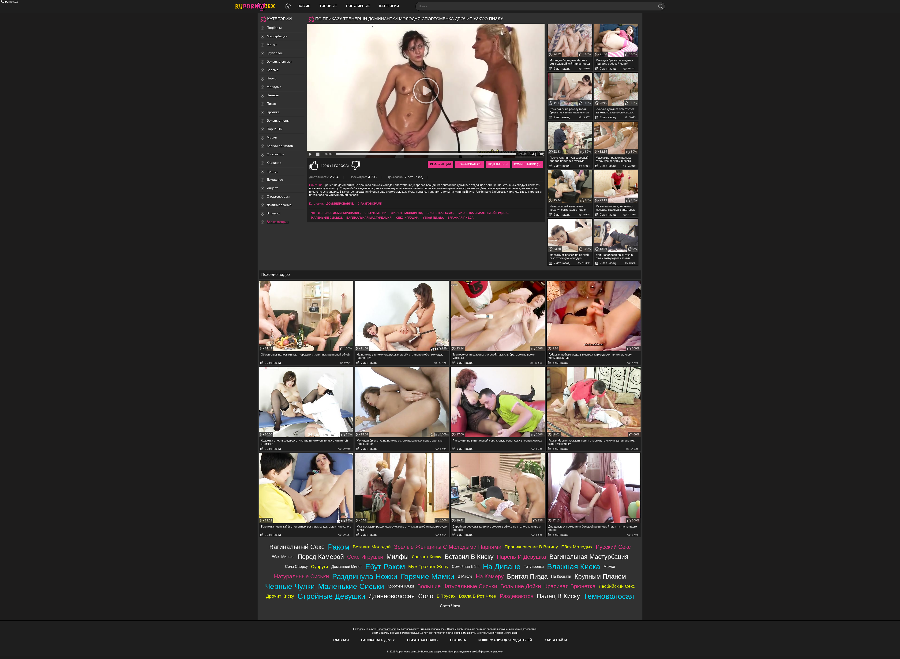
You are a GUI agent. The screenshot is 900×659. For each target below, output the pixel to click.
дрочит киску (280, 596)
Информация (440, 164)
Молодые (274, 87)
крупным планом (600, 576)
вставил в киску (469, 556)
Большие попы (278, 120)
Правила (458, 640)
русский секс (613, 547)
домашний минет (346, 567)
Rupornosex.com (386, 629)
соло (425, 596)
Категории (389, 6)
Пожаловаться (469, 164)
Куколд (272, 171)
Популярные (358, 6)
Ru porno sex (257, 6)
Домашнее (275, 179)
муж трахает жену (428, 566)
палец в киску (558, 596)
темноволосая (608, 596)
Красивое (274, 163)
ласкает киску (426, 556)
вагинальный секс (297, 546)
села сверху (296, 567)
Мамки (272, 137)
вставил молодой (372, 546)
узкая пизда (433, 217)
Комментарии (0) (527, 164)
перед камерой (321, 556)
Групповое (275, 53)
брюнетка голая (440, 213)
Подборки (274, 28)
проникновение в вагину (531, 546)
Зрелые (272, 70)
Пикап (271, 103)
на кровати (561, 576)
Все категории (278, 222)
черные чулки (290, 586)
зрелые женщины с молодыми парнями (447, 547)
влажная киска (573, 566)
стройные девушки (331, 596)
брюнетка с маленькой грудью (483, 213)
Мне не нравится (355, 165)
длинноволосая (392, 596)
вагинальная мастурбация (369, 217)
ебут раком (385, 566)
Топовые (328, 6)
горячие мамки (427, 576)
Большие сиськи (279, 61)
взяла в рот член (477, 596)
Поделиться (498, 164)
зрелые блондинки (406, 213)
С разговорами (278, 196)
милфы (397, 556)
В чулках (273, 213)
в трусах (446, 596)
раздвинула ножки (365, 576)
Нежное (273, 95)
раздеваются (516, 596)
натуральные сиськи (301, 576)
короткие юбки (400, 586)
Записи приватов (280, 146)
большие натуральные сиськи (457, 586)
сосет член (450, 606)
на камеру (490, 576)
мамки (609, 567)
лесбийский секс (617, 586)
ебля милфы (283, 557)
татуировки (534, 567)
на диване (502, 566)
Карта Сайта (555, 640)
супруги (319, 566)
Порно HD (274, 129)
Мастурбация (277, 36)
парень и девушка (521, 557)
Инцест (272, 188)
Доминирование (279, 205)
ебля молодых (576, 546)
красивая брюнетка (570, 586)
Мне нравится (314, 165)
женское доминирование (339, 213)
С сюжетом (275, 154)
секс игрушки (407, 217)
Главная (341, 640)
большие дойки (520, 586)
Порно (272, 78)
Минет (272, 44)
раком (338, 547)
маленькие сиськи (326, 217)
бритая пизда (527, 576)
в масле (465, 576)
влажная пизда (461, 217)
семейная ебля (466, 567)
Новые (303, 6)
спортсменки (375, 213)
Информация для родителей (505, 640)
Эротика (273, 112)
